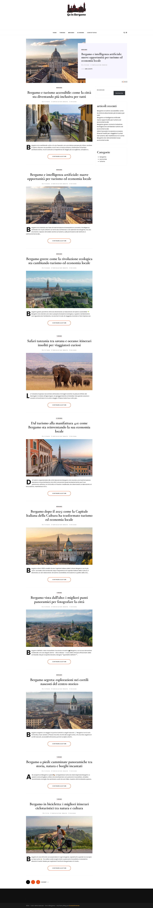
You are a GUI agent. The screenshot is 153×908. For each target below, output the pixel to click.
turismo (62, 32)
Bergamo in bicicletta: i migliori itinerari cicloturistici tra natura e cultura (59, 806)
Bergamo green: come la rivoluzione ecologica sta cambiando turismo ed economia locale (101, 59)
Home (54, 32)
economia (80, 32)
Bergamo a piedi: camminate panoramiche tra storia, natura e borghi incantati (59, 764)
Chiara (75, 101)
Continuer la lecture (59, 156)
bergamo (71, 32)
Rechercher (100, 90)
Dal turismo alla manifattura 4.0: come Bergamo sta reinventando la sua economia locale (59, 427)
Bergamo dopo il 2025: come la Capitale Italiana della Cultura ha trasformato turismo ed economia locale (59, 515)
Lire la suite (88, 72)
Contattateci (92, 32)
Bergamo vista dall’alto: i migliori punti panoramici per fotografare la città (59, 599)
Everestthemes (74, 905)
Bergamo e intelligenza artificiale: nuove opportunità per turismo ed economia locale (59, 176)
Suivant (43, 882)
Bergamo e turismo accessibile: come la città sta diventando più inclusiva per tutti (59, 94)
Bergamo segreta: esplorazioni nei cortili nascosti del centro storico (59, 682)
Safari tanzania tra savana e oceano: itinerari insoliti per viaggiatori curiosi (59, 343)
